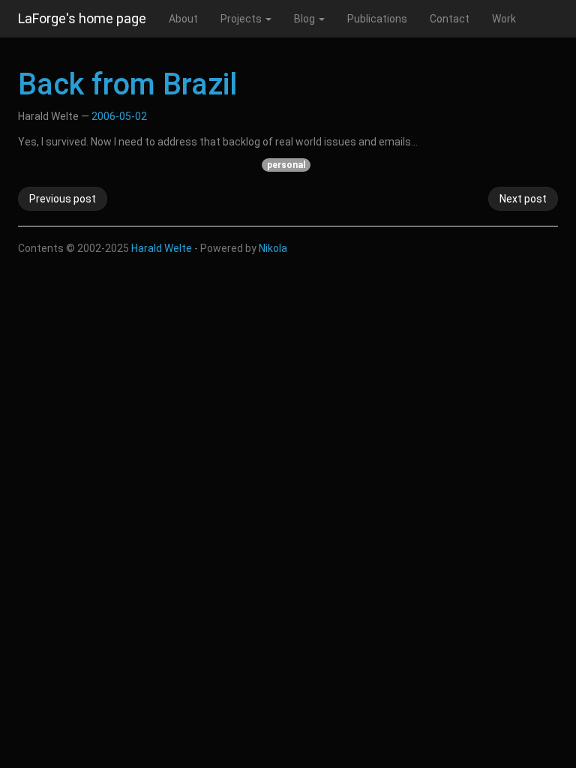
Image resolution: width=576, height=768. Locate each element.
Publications (377, 19)
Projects (242, 19)
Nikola (273, 248)
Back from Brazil (127, 84)
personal (286, 165)
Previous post (62, 199)
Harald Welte (161, 248)
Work (504, 19)
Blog (305, 19)
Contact (450, 19)
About (183, 19)
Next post (523, 199)
